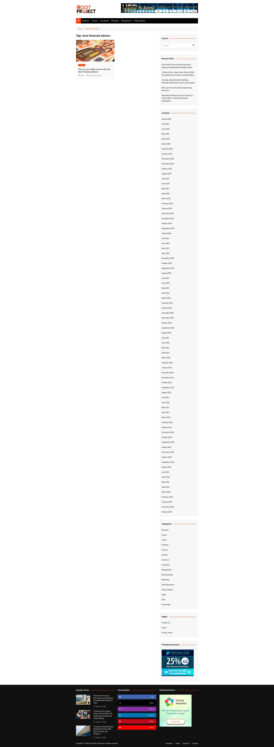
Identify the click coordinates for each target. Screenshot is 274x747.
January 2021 (167, 427)
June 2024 (166, 243)
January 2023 (167, 308)
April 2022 (165, 353)
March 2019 (166, 492)
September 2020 (168, 442)
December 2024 (168, 213)
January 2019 (167, 502)
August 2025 (166, 174)
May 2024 (165, 248)
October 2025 (167, 169)
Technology (166, 604)
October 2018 (167, 512)
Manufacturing (167, 575)
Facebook (169, 743)
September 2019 (168, 462)
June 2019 (166, 477)
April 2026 (165, 139)
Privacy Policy (167, 633)
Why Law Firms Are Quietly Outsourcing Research (177, 89)
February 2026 (167, 149)
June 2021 (166, 402)
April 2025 (165, 194)
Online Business (168, 585)
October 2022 (167, 323)
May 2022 (165, 348)
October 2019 (167, 457)
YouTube (195, 743)
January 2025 (167, 208)
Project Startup (139, 21)
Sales (164, 595)
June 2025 (166, 184)
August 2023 (166, 273)
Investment (104, 21)
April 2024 (165, 253)
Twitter (177, 743)
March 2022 (166, 358)
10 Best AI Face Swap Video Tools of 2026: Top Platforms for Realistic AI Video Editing (178, 73)
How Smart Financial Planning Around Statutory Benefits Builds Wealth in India (177, 66)
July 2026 (165, 124)
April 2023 (165, 293)
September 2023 (168, 268)
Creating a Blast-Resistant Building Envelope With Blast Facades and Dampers (178, 81)
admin (82, 75)
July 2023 (165, 278)
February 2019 (167, 497)
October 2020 (167, 437)
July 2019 (165, 472)
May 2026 (165, 134)
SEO (163, 600)
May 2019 (165, 482)
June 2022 (166, 343)
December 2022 (168, 313)
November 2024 (168, 218)
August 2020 (166, 447)
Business (85, 21)
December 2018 (168, 507)
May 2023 (165, 288)
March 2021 (166, 417)
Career (164, 535)
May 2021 (165, 407)
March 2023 (166, 298)
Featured (165, 545)
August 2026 (166, 119)
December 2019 (168, 452)
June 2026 (166, 129)
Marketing (115, 21)
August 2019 (166, 467)
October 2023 (167, 263)
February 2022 (167, 363)
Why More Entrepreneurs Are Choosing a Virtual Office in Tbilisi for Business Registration (177, 98)
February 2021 (167, 422)
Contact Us (166, 623)
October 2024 (167, 223)
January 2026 (167, 154)
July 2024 (165, 238)
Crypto (164, 540)
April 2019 (165, 487)
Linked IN (186, 743)
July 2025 (165, 179)
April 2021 (165, 412)
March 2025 (166, 198)
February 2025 (167, 203)
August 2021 (166, 392)
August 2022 (166, 333)
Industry (165, 555)
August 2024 (166, 233)
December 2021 (168, 373)
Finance (95, 21)
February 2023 (167, 303)
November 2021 (168, 378)
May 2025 (165, 189)
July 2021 (165, 397)
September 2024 (168, 228)
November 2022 (168, 318)
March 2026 (166, 144)
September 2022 (168, 328)
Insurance (165, 560)
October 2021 (167, 382)
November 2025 (168, 164)
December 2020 (168, 432)
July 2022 (165, 338)
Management (126, 21)
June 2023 (166, 283)
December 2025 (168, 159)
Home (164, 628)
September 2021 (168, 387)
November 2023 (168, 258)
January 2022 (167, 368)
